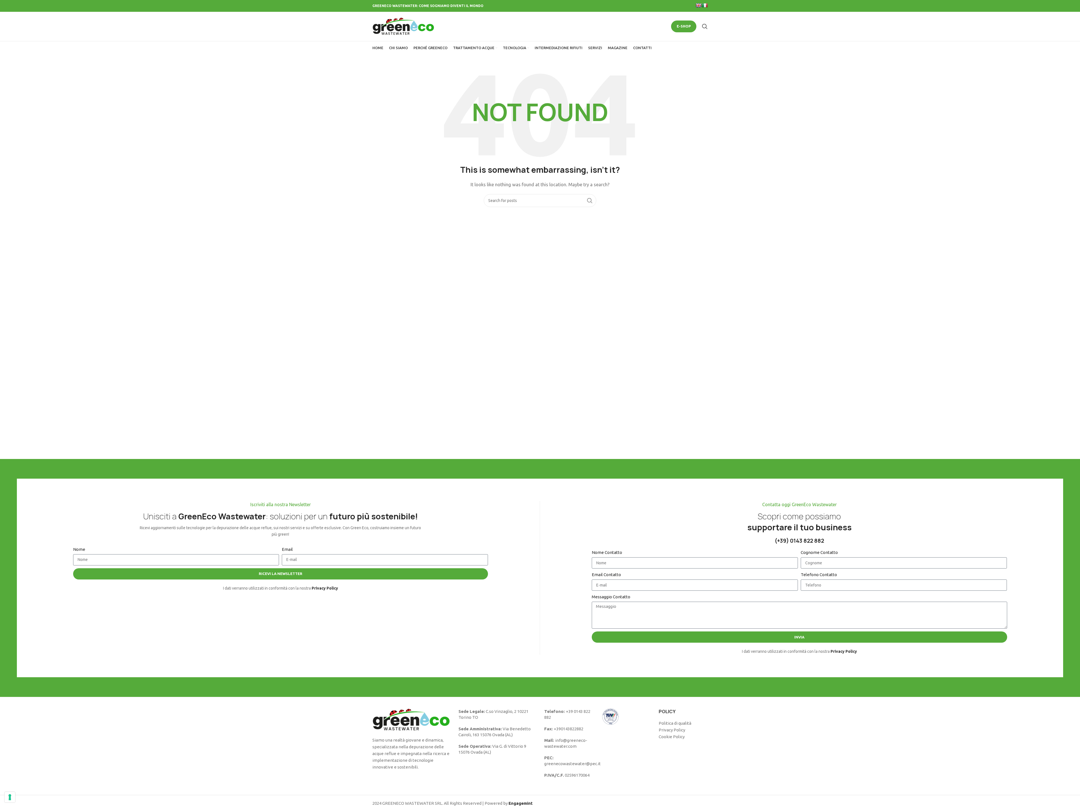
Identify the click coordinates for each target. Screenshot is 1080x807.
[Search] (704, 26)
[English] (698, 5)
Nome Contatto (607, 552)
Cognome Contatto (819, 552)
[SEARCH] (589, 200)
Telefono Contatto (819, 574)
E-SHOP (684, 26)
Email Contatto (606, 574)
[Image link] (411, 719)
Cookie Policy (672, 736)
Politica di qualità (675, 723)
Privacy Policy (672, 730)
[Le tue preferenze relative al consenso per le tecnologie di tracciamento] (9, 797)
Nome (79, 549)
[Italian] (705, 5)
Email (287, 549)
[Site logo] (403, 26)
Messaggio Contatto (611, 596)
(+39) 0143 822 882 (799, 540)
